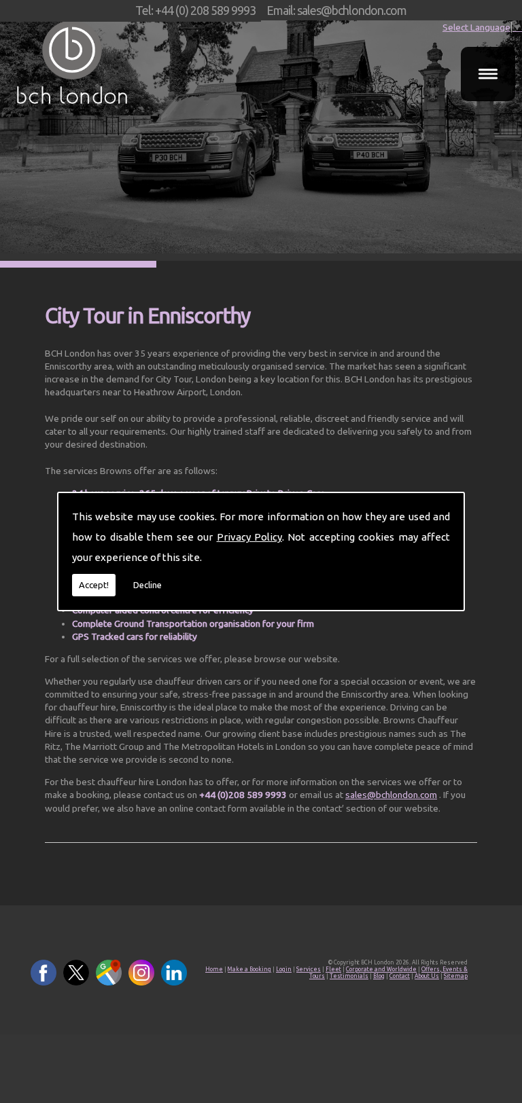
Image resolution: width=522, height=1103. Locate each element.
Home (214, 969)
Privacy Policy (249, 537)
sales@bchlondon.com (391, 794)
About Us (427, 976)
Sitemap (456, 976)
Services (308, 969)
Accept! (94, 585)
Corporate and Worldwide (381, 969)
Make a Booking (249, 969)
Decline (147, 585)
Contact (399, 976)
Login (284, 969)
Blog (379, 976)
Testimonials (349, 976)
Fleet (333, 969)
